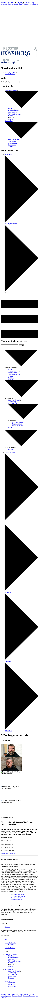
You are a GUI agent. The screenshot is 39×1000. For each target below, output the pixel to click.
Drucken (7, 927)
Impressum (11, 982)
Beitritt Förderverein (18, 425)
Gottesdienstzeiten (13, 110)
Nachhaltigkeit (12, 143)
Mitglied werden (17, 424)
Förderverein (12, 145)
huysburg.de (8, 154)
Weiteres (7, 981)
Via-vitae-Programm (14, 114)
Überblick (11, 109)
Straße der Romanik (14, 139)
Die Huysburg (9, 121)
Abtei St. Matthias (10, 74)
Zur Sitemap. (34, 4)
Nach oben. (11, 994)
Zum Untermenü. (24, 4)
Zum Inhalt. (19, 2)
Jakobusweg (12, 141)
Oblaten (10, 116)
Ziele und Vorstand (17, 422)
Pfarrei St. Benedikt (10, 72)
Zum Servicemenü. (29, 996)
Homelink (4, 2)
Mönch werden (12, 112)
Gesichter (11, 378)
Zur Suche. (11, 2)
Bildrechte (11, 984)
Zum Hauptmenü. (13, 4)
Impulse (10, 119)
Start (6, 940)
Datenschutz (12, 986)
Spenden (11, 146)
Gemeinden (11, 449)
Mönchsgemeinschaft (11, 90)
